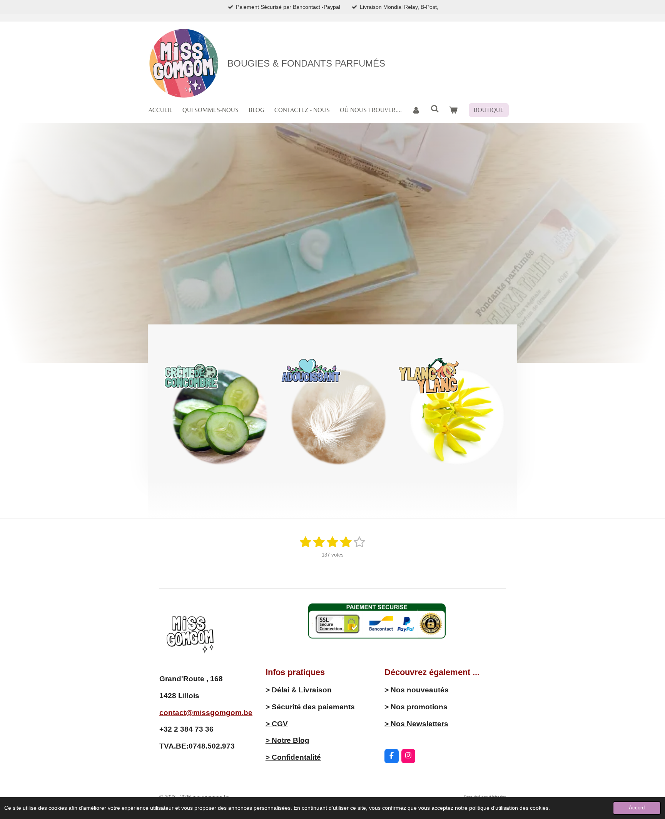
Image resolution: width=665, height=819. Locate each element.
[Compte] (416, 110)
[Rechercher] (434, 108)
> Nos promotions (416, 707)
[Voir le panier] (453, 110)
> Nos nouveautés (416, 690)
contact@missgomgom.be (205, 713)
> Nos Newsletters (416, 724)
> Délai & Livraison (299, 690)
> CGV (277, 724)
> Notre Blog (287, 740)
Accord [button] (637, 808)
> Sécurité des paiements (310, 707)
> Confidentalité (293, 757)
